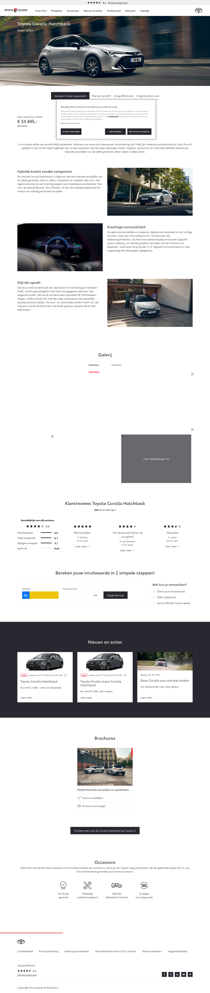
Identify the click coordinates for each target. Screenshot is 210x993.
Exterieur (94, 364)
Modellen (56, 10)
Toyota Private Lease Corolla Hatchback (100, 683)
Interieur (116, 364)
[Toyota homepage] (198, 10)
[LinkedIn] (177, 974)
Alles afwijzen (115, 131)
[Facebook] (164, 974)
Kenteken (26, 588)
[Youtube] (183, 974)
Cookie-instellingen (71, 131)
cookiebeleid (113, 116)
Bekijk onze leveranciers (70, 123)
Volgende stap (115, 595)
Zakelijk (144, 10)
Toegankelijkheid (177, 951)
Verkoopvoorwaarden (77, 951)
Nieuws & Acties (93, 10)
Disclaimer (22, 125)
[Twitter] (190, 974)
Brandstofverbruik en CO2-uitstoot (115, 951)
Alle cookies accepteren (139, 131)
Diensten (130, 10)
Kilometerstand (70, 588)
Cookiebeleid (25, 951)
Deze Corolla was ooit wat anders (164, 680)
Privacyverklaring (48, 951)
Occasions (73, 10)
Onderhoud (114, 10)
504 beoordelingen (118, 2)
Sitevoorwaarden (152, 951)
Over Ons (41, 10)
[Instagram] (170, 974)
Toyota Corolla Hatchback (38, 681)
